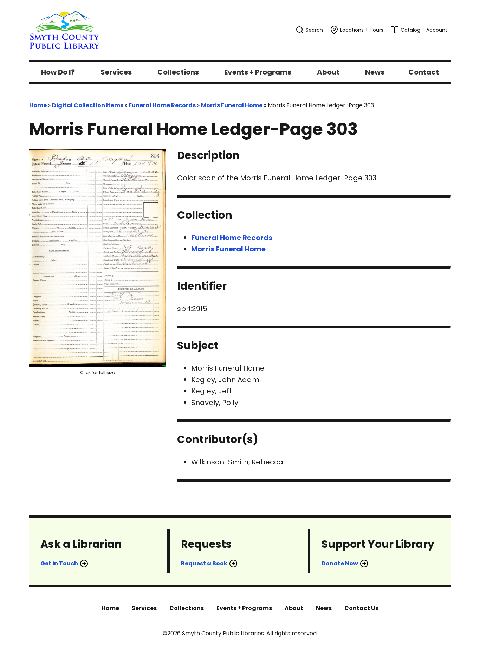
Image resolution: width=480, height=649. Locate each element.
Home (38, 105)
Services (144, 608)
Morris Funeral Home (231, 105)
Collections (186, 608)
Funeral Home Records (162, 105)
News (324, 608)
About (294, 608)
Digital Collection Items (87, 105)
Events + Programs (244, 608)
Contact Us (361, 608)
